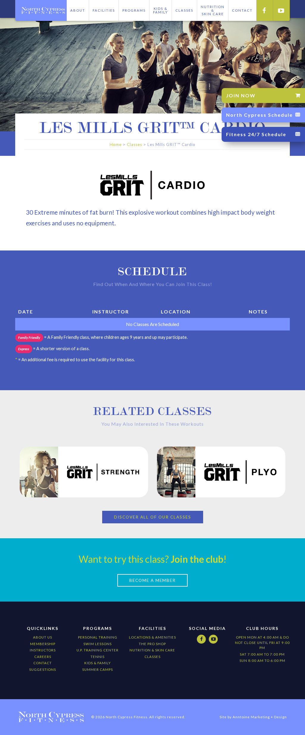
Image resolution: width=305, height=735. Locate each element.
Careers (42, 657)
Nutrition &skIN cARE (213, 10)
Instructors (43, 650)
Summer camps (97, 669)
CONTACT (242, 10)
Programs (134, 10)
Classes (184, 10)
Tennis (98, 657)
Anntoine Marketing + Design (260, 717)
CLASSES (152, 657)
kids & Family (97, 663)
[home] (41, 10)
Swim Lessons (97, 644)
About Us (42, 637)
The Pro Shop (152, 644)
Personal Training (97, 637)
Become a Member (152, 580)
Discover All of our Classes (152, 517)
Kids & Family (160, 10)
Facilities (104, 10)
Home (116, 144)
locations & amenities (152, 637)
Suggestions (42, 669)
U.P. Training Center (98, 650)
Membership (42, 644)
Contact (42, 663)
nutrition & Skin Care (152, 650)
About (77, 10)
